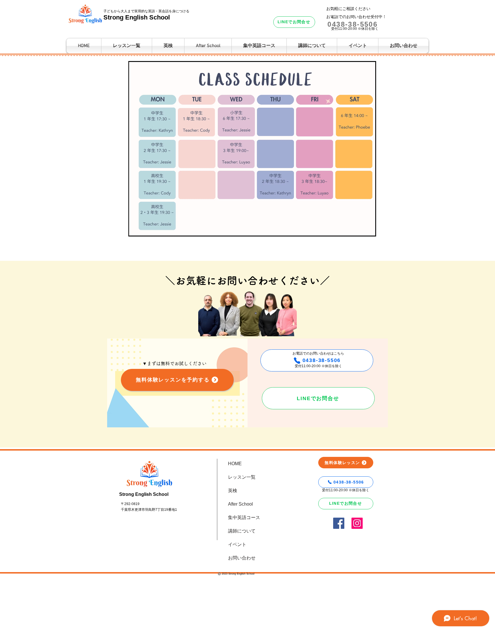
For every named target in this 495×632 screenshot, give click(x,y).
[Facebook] (338, 523)
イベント (237, 544)
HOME (235, 463)
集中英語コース (244, 517)
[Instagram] (357, 523)
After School (240, 504)
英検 (232, 490)
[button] (312, 45)
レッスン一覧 (242, 477)
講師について (242, 531)
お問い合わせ (242, 557)
